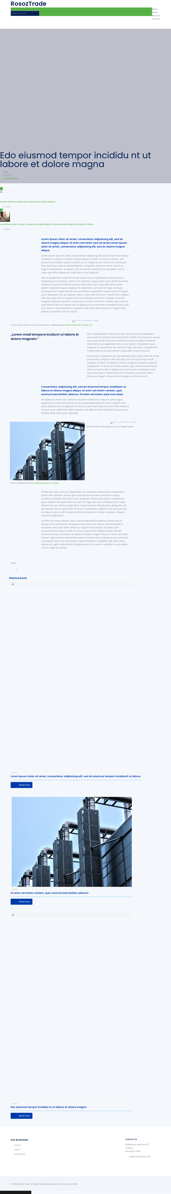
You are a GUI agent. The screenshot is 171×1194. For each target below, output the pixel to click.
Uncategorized (10, 178)
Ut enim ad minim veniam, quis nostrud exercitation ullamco (50, 893)
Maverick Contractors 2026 (63, 1184)
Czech (17, 1149)
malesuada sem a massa (46, 483)
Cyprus (17, 1145)
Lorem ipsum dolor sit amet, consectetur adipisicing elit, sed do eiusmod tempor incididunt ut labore (76, 776)
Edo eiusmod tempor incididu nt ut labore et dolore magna (49, 1107)
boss (5, 171)
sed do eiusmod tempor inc (78, 325)
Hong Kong (19, 1154)
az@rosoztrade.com (139, 1156)
